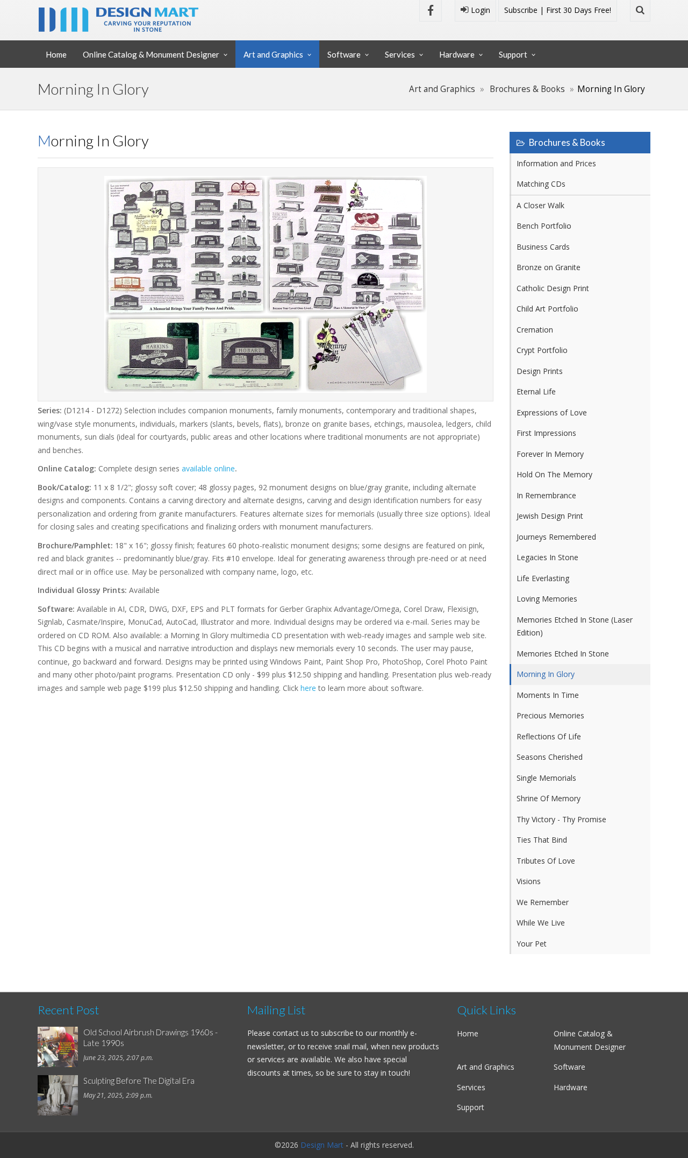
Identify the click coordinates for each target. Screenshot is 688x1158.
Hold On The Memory (554, 474)
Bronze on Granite (548, 267)
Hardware (457, 54)
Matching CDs (541, 184)
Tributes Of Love (546, 861)
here (308, 688)
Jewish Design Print (550, 516)
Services (400, 54)
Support (513, 54)
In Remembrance (546, 495)
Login (479, 10)
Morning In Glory (546, 674)
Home (56, 54)
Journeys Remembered (556, 537)
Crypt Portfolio (542, 350)
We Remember (543, 902)
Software (344, 54)
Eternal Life (536, 391)
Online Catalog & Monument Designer (151, 54)
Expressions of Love (552, 412)
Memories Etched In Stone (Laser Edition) (575, 626)
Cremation (535, 329)
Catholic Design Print (553, 288)
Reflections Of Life (549, 736)
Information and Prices (556, 163)
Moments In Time (548, 695)
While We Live (541, 922)
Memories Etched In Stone (563, 653)
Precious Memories (550, 715)
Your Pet (532, 943)
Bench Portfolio (544, 226)
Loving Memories (547, 599)
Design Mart (321, 1145)
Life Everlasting (543, 578)
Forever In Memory (550, 454)
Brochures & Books (527, 89)
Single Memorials (546, 778)
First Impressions (546, 433)
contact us (291, 1033)
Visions (529, 881)
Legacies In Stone (547, 557)
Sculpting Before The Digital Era (139, 1080)
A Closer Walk (540, 205)
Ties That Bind (542, 840)
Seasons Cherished (550, 757)
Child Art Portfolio (547, 308)
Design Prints (540, 371)
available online (208, 468)
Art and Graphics (273, 54)
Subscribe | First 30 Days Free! (557, 10)
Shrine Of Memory (548, 798)
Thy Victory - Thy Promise (561, 819)
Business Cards (543, 247)
